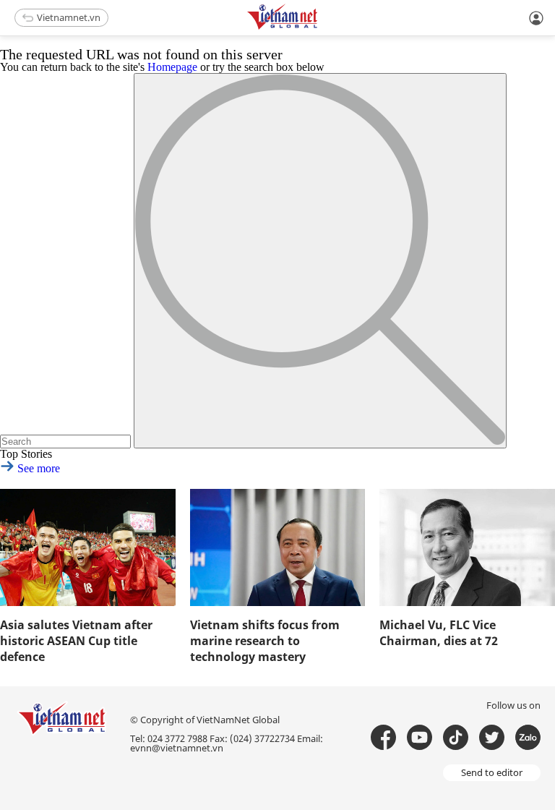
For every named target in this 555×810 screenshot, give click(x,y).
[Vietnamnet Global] (319, 27)
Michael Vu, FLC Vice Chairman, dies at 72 (438, 633)
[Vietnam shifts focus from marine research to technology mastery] (278, 547)
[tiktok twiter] (491, 737)
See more (37, 468)
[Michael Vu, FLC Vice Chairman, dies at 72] (467, 547)
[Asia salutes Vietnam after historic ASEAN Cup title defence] (88, 547)
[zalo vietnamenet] (528, 737)
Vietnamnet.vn (68, 17)
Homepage (172, 67)
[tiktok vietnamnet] (455, 737)
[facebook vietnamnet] (383, 737)
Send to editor (491, 772)
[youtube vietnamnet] (419, 737)
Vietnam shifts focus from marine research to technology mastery (265, 641)
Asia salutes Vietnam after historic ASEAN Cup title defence (76, 641)
